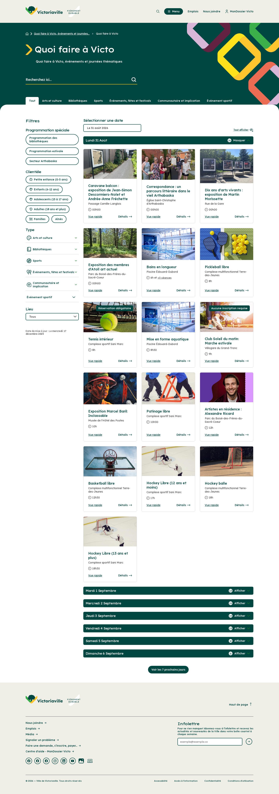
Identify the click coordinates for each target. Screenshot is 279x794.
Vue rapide (95, 216)
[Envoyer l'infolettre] (249, 742)
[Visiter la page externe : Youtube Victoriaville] (72, 761)
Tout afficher (240, 129)
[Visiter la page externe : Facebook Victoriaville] (29, 761)
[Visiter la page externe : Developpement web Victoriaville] (90, 761)
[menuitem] (53, 11)
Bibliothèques (78, 101)
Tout (32, 101)
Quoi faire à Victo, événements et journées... (62, 33)
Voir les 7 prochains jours (168, 669)
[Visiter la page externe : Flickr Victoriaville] (81, 761)
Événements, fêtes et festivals (130, 101)
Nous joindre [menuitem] (211, 11)
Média (30, 734)
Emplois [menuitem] (193, 11)
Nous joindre (34, 723)
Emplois (31, 728)
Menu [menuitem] (176, 11)
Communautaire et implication (179, 101)
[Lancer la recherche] (133, 80)
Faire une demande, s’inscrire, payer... (51, 745)
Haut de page (238, 704)
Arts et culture (52, 101)
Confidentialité (212, 781)
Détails (123, 216)
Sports (98, 101)
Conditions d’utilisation (240, 781)
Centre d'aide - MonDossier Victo (48, 751)
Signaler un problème (40, 740)
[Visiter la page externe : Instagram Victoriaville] (55, 761)
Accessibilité (160, 781)
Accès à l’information (186, 781)
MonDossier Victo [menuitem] (241, 11)
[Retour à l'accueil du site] (28, 33)
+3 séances (165, 277)
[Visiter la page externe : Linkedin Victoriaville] (64, 761)
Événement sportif (219, 101)
